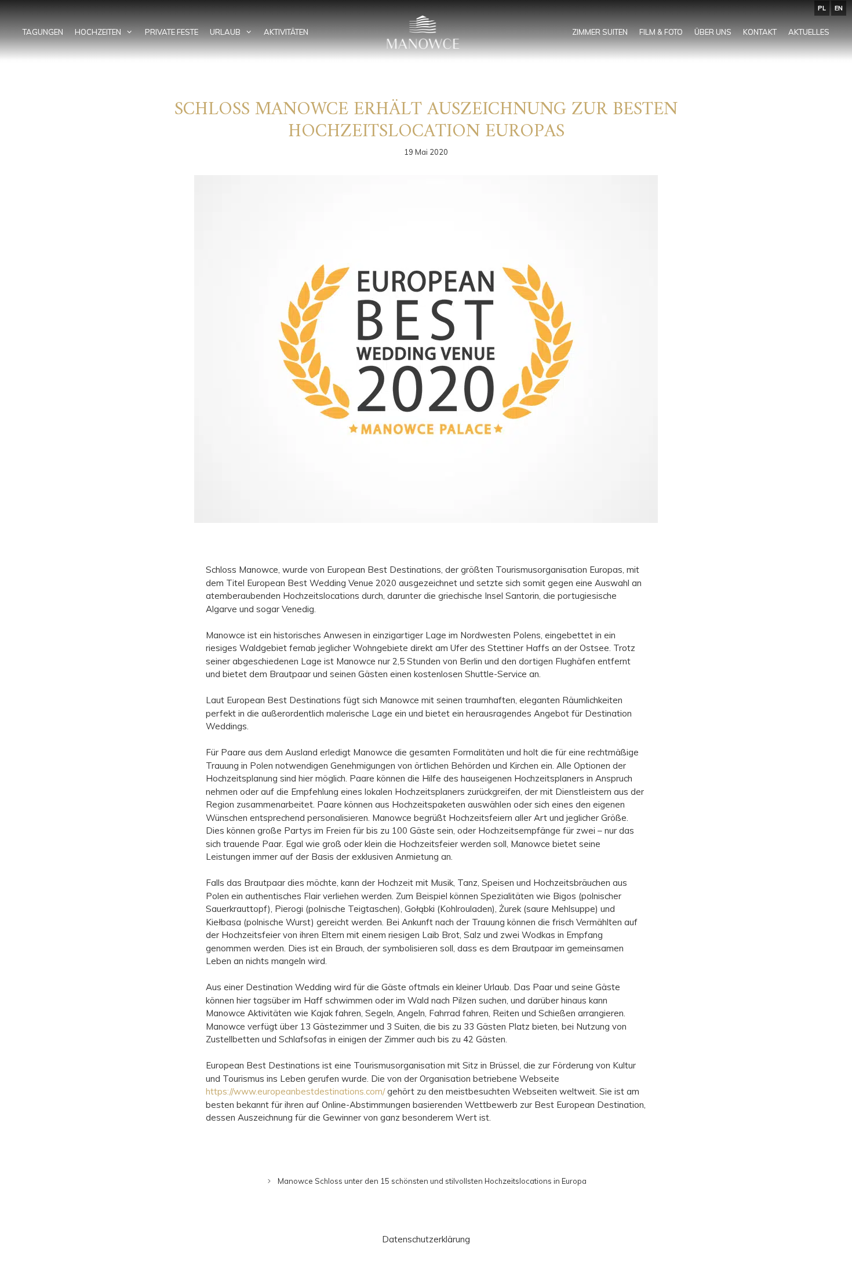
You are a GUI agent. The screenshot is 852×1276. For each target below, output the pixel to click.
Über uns (712, 32)
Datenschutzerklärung (426, 1239)
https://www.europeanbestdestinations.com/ (295, 1091)
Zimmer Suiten (600, 32)
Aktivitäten (286, 32)
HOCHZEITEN (98, 32)
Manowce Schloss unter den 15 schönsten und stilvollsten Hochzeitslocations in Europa (432, 1181)
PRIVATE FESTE (171, 32)
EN (839, 8)
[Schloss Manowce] (426, 32)
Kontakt (760, 32)
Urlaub (225, 32)
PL (822, 8)
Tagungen (43, 32)
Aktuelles (808, 32)
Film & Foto (661, 32)
